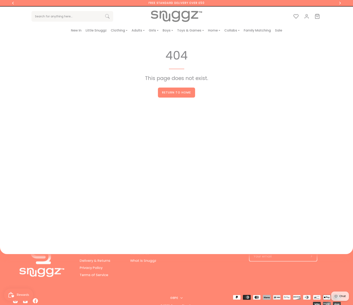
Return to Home (176, 92)
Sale (278, 30)
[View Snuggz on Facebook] (34, 301)
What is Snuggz (143, 260)
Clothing (118, 30)
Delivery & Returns (95, 260)
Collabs (230, 30)
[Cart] (317, 16)
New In (76, 30)
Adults (137, 30)
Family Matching (257, 30)
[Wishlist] (296, 16)
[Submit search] (107, 16)
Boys (167, 30)
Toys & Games (189, 30)
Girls (152, 30)
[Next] (340, 3)
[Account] (306, 16)
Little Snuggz (96, 30)
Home (213, 30)
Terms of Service (94, 274)
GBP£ (174, 298)
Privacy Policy (91, 267)
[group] (176, 3)
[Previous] (13, 3)
